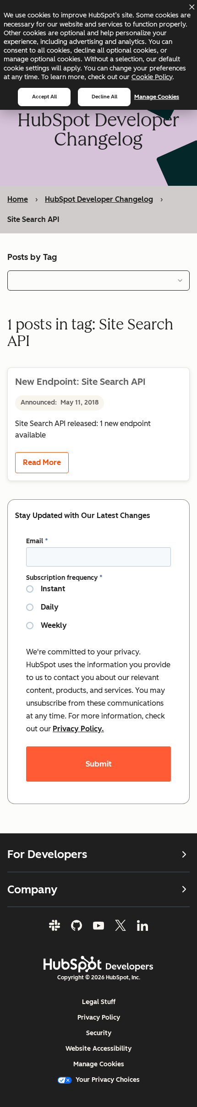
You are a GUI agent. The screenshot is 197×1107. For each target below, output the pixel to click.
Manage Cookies (156, 96)
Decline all (104, 96)
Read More (42, 462)
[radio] (98, 592)
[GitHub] (76, 925)
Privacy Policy (98, 1017)
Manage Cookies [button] (98, 1064)
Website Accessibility (98, 1049)
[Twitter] (120, 925)
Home (17, 199)
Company (32, 889)
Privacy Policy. (78, 728)
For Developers (47, 854)
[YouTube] (98, 925)
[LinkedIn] (142, 925)
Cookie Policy (151, 77)
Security (98, 1033)
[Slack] (54, 925)
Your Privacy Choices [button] (108, 1080)
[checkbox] (98, 610)
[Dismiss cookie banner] (191, 7)
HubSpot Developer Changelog (99, 199)
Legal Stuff (98, 1002)
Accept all (44, 96)
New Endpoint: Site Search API (80, 381)
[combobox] (98, 280)
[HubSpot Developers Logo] (98, 964)
